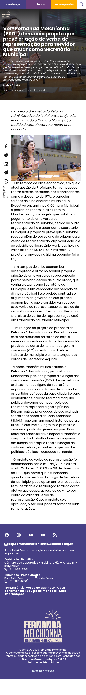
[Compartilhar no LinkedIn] (5, 164)
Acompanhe (64, 4)
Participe (38, 4)
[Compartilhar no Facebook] (5, 146)
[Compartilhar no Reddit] (5, 155)
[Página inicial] (6, 14)
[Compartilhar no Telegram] (5, 172)
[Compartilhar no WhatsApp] (5, 181)
